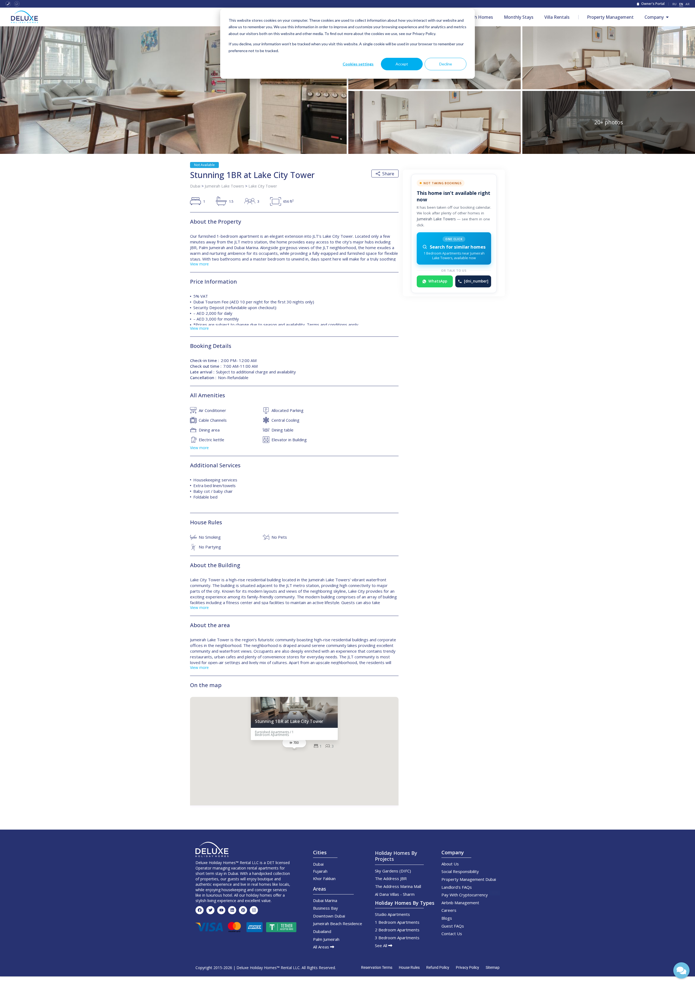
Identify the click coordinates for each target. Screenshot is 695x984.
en (681, 3)
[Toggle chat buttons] (681, 970)
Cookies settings (358, 64)
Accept (402, 64)
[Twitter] (210, 910)
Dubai (195, 186)
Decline (445, 64)
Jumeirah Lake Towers (224, 186)
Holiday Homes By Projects (396, 856)
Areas (319, 888)
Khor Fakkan (324, 878)
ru (674, 3)
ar (687, 3)
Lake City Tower (262, 186)
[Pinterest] (243, 910)
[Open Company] (667, 17)
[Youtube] (221, 910)
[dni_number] (476, 281)
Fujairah (320, 871)
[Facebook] (199, 910)
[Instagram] (254, 910)
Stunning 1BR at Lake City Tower (289, 721)
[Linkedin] (232, 910)
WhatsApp (437, 281)
